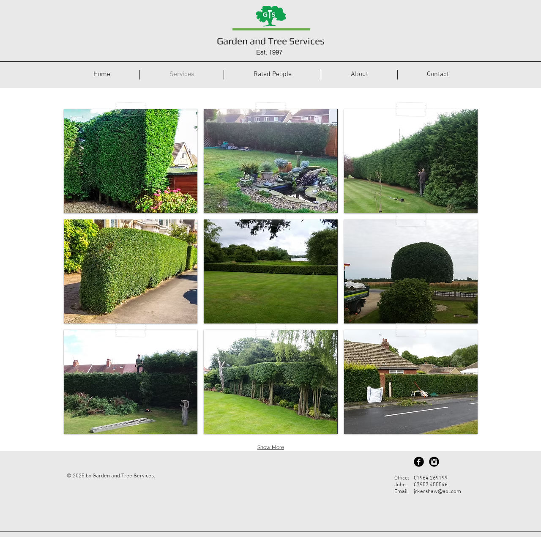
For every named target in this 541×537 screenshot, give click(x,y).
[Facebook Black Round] (419, 462)
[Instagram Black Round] (434, 462)
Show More (270, 447)
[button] (130, 161)
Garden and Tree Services (271, 41)
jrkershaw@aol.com (437, 491)
